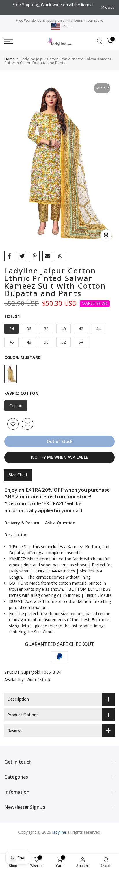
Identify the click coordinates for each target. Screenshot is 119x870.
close (109, 8)
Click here (55, 10)
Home (9, 58)
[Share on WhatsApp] (60, 256)
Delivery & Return (21, 522)
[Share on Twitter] (22, 256)
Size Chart (18, 474)
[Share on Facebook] (9, 256)
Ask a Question (60, 522)
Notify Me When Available (59, 457)
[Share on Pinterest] (35, 256)
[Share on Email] (47, 256)
